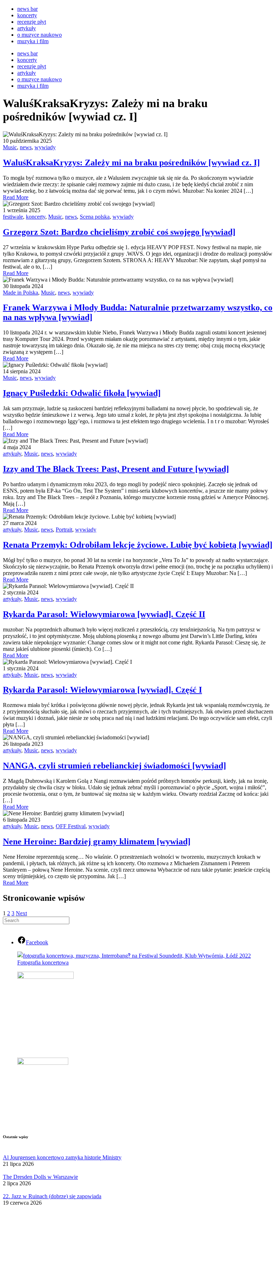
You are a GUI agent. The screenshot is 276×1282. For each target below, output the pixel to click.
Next (21, 913)
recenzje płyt (31, 22)
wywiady (45, 147)
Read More (15, 197)
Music (10, 147)
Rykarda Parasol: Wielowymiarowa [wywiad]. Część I (102, 689)
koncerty (27, 15)
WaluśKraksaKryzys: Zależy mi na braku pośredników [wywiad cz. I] (131, 162)
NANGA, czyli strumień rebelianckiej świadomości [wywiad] (114, 765)
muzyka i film (33, 41)
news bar (27, 9)
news (26, 147)
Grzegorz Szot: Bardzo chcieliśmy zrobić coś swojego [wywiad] (119, 232)
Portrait (64, 529)
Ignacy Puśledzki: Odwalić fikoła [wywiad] (82, 393)
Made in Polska (20, 292)
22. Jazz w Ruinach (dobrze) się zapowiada (52, 1196)
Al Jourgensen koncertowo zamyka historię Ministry (62, 1157)
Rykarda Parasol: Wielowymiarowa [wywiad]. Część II (104, 614)
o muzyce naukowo (39, 35)
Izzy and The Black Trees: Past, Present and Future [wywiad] (116, 469)
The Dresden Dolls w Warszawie (40, 1177)
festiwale (13, 217)
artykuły (26, 28)
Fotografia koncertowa (43, 962)
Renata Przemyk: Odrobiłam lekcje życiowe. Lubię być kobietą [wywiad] (137, 544)
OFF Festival (71, 826)
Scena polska (95, 217)
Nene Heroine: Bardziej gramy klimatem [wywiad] (96, 841)
